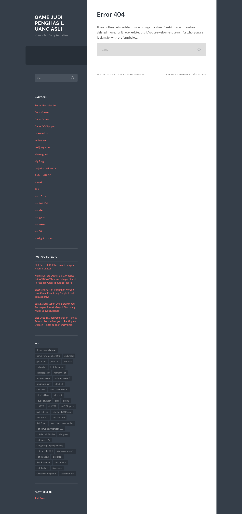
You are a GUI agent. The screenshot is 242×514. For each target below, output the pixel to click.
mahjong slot (60, 372)
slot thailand (42, 468)
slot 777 (52, 406)
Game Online (42, 119)
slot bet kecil (59, 417)
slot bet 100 (41, 203)
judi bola (68, 361)
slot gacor (40, 217)
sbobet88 (41, 389)
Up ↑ (203, 74)
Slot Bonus (41, 423)
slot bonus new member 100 (50, 428)
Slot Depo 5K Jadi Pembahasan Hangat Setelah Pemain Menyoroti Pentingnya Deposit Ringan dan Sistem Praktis (56, 321)
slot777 (40, 406)
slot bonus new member (62, 423)
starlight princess (44, 238)
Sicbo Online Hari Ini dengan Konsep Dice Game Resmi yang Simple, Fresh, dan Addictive (55, 293)
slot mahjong (43, 456)
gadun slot (41, 361)
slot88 (38, 231)
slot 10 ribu (41, 196)
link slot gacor (43, 372)
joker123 (55, 361)
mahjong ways (42, 147)
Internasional (42, 133)
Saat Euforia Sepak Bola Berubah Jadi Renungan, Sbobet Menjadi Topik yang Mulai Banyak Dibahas (55, 307)
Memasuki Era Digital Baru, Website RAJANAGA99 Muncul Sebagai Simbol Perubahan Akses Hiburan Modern (55, 279)
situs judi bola (43, 395)
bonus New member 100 (48, 356)
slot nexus (40, 224)
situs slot (58, 395)
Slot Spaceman (43, 462)
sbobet (38, 182)
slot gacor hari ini (45, 451)
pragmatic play (44, 384)
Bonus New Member (46, 105)
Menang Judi (42, 154)
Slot (37, 189)
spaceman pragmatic (46, 473)
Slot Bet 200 (42, 417)
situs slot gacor (44, 400)
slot (57, 400)
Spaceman (57, 468)
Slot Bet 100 (42, 412)
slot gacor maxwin (65, 451)
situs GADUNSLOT (59, 389)
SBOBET (59, 384)
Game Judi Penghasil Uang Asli (49, 23)
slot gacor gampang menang (50, 445)
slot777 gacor (67, 406)
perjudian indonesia (45, 168)
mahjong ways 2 (62, 378)
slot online (58, 456)
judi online (40, 140)
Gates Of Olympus (45, 126)
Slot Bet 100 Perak (62, 412)
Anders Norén (188, 74)
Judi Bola (40, 498)
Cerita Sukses (42, 112)
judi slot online (57, 367)
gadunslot (69, 356)
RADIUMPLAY (43, 175)
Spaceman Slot (67, 473)
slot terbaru (60, 462)
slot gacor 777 (43, 440)
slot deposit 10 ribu (46, 434)
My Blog (39, 161)
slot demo (40, 210)
